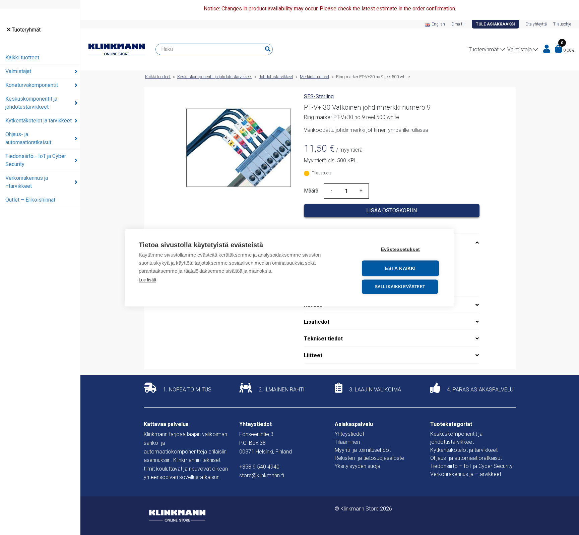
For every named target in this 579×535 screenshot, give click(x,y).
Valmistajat (18, 71)
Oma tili (458, 24)
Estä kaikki (400, 268)
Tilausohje (562, 24)
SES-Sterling (319, 96)
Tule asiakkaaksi (495, 24)
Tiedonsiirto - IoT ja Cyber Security (35, 160)
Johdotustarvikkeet (276, 76)
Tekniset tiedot (323, 338)
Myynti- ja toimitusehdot (363, 450)
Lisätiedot (316, 322)
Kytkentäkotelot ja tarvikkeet (38, 120)
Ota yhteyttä (536, 24)
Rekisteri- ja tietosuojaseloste (369, 458)
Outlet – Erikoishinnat (30, 200)
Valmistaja (519, 49)
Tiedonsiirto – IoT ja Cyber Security (471, 466)
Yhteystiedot (349, 434)
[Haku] (267, 49)
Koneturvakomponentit (31, 85)
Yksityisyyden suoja (357, 466)
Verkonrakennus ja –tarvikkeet (26, 182)
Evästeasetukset (400, 249)
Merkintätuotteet (314, 76)
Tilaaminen (347, 442)
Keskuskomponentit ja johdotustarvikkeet (31, 103)
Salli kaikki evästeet (400, 286)
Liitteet (313, 355)
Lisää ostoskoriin (391, 210)
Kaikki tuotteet (22, 57)
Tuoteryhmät (25, 29)
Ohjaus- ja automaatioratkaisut (28, 138)
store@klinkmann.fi (261, 475)
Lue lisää (147, 279)
